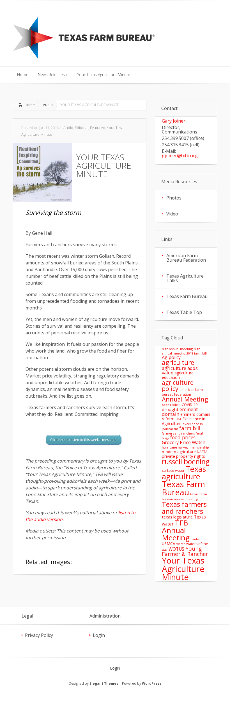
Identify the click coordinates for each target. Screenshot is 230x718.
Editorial (81, 127)
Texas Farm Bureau (187, 296)
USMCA (168, 543)
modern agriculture (179, 451)
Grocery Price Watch (183, 442)
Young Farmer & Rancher (185, 551)
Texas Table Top (184, 312)
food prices (183, 437)
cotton (175, 404)
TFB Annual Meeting (176, 530)
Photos (173, 198)
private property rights (183, 456)
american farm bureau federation (182, 392)
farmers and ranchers (178, 433)
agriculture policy (178, 385)
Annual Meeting (185, 399)
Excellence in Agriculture (183, 421)
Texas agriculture (184, 473)
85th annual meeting (177, 349)
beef (165, 405)
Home (30, 104)
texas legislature (177, 517)
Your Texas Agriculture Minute (183, 569)
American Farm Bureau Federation (186, 257)
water (180, 544)
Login (99, 635)
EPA (178, 419)
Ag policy (171, 357)
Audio (48, 104)
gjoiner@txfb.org (180, 155)
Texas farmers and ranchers (184, 507)
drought (170, 409)
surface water (173, 470)
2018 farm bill (197, 353)
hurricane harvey (175, 447)
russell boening (186, 461)
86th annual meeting (181, 351)
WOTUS (176, 549)
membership (199, 447)
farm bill (189, 427)
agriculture (178, 362)
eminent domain (180, 411)
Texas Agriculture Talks (185, 278)
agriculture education (178, 375)
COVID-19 (189, 404)
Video (172, 214)
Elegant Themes (103, 683)
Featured (97, 127)
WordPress (152, 683)
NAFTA (202, 451)
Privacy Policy (39, 635)
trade (195, 539)
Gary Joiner (173, 121)
